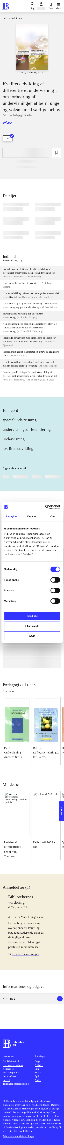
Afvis (32, 635)
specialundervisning (20, 420)
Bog (8, 138)
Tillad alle (32, 616)
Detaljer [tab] (32, 516)
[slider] (32, 49)
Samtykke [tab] (11, 516)
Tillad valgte (32, 625)
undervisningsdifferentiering (27, 429)
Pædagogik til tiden (19, 685)
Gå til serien (9, 691)
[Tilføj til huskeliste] (56, 152)
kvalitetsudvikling (18, 448)
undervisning (14, 439)
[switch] (55, 580)
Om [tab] (52, 516)
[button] (32, 998)
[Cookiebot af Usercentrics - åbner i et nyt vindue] (45, 507)
